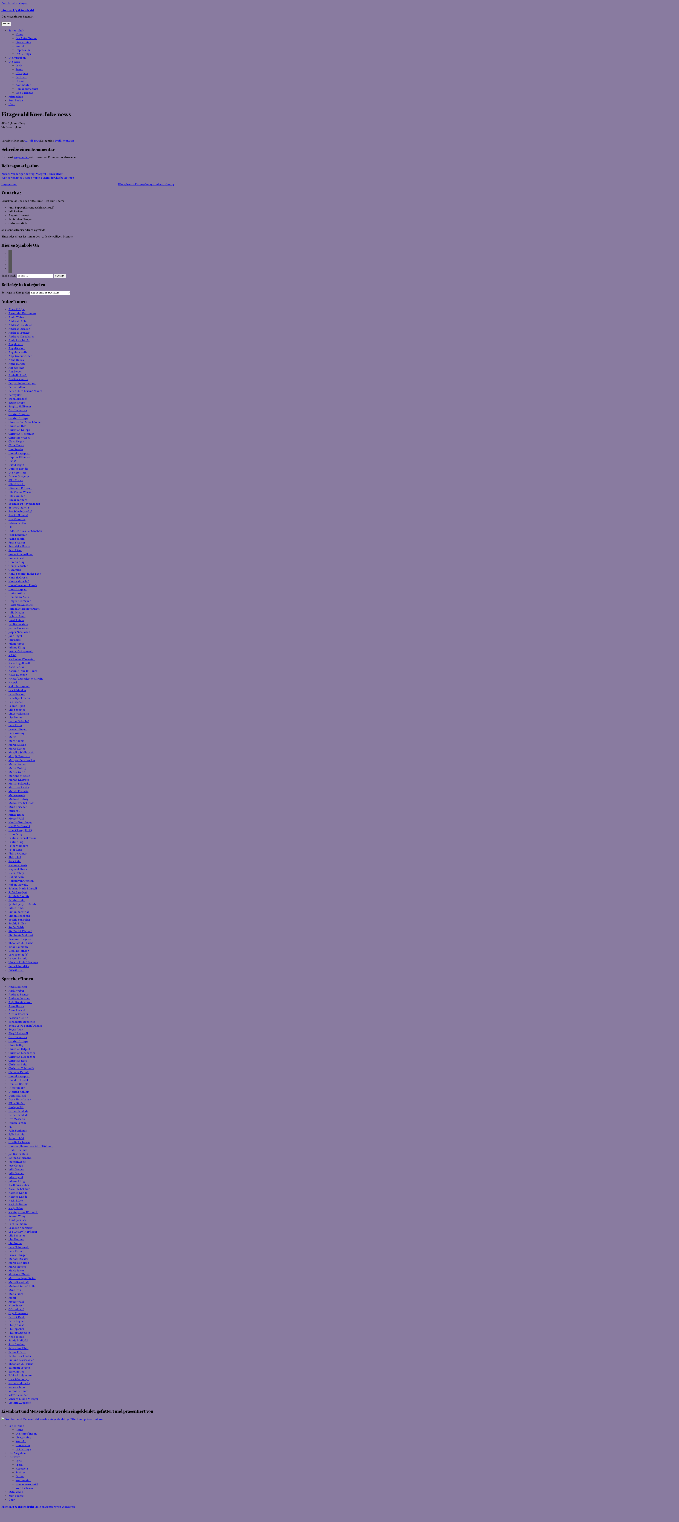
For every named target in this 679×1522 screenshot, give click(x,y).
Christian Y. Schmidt (21, 434)
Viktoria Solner (18, 1395)
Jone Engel (15, 636)
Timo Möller (16, 1372)
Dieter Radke (16, 1088)
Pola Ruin (14, 861)
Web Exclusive (25, 93)
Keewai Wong (16, 1216)
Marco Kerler (16, 749)
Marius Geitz (16, 772)
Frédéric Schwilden (20, 554)
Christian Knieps (19, 430)
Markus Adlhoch (19, 1275)
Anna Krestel (16, 1010)
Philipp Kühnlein (19, 1333)
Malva (12, 737)
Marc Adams (16, 741)
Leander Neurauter (20, 1228)
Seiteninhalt (16, 31)
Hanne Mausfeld (18, 582)
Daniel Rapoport (19, 453)
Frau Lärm (15, 551)
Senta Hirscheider (19, 1356)
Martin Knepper (18, 780)
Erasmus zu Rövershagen (24, 504)
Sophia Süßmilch (19, 920)
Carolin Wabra (17, 411)
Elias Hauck (15, 481)
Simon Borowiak (19, 912)
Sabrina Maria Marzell (22, 889)
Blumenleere (16, 403)
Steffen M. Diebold (20, 931)
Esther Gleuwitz (18, 508)
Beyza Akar (15, 1030)
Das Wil (13, 461)
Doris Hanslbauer (19, 1100)
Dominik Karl (17, 1096)
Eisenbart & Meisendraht (17, 10)
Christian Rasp (17, 1061)
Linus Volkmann (18, 714)
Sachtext (21, 77)
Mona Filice (15, 1294)
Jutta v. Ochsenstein (20, 652)
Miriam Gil (15, 811)
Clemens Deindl (18, 1072)
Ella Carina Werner (20, 492)
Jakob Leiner (16, 620)
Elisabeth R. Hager (20, 488)
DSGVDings (23, 54)
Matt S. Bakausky (19, 784)
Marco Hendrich (18, 1263)
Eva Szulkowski (18, 516)
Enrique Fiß (16, 1107)
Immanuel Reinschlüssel (24, 609)
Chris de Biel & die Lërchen (25, 422)
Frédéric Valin (17, 558)
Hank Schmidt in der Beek (24, 574)
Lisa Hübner (16, 1240)
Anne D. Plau (16, 364)
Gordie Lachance (19, 1142)
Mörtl (12, 1298)
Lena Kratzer (16, 694)
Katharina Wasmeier (21, 659)
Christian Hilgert (19, 1049)
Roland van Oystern (21, 881)
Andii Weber (16, 317)
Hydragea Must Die (20, 605)
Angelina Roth (17, 352)
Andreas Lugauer (19, 329)
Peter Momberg (18, 846)
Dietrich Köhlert (18, 1092)
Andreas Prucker (19, 333)
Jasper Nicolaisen (19, 632)
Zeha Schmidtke (18, 966)
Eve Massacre (16, 519)
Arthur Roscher (18, 1014)
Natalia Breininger (20, 823)
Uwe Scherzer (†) (19, 1380)
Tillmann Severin (19, 1368)
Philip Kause (16, 1325)
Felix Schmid (16, 539)
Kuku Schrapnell (19, 687)
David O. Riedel (18, 1080)
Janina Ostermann (20, 1158)
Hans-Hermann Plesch (22, 585)
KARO (12, 655)
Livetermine (23, 42)
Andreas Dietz (17, 321)
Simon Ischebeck (19, 916)
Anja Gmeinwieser (20, 356)
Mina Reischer (17, 807)
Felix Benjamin (17, 535)
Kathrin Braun (17, 1205)
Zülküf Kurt (16, 970)
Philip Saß (14, 858)
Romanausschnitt (27, 89)
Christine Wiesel (19, 438)
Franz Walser (16, 543)
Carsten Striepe (18, 418)
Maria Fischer (17, 764)
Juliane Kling (16, 648)
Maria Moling (17, 768)
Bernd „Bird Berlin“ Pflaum (25, 391)
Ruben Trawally (18, 885)
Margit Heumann (19, 757)
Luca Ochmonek (18, 1247)
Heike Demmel (17, 1150)
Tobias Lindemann (20, 1376)
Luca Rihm (15, 725)
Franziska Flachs (19, 547)
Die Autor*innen (26, 38)
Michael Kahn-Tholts (21, 1286)
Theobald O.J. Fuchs (20, 943)
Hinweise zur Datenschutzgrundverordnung (146, 185)
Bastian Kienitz (18, 379)
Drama (20, 81)
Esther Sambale (18, 1111)
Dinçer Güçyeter (18, 477)
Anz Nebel (15, 372)
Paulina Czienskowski (22, 838)
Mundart (68, 141)
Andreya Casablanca (21, 337)
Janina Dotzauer (18, 628)
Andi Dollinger (17, 987)
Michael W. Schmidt (21, 803)
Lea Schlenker (17, 690)
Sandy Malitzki (18, 1341)
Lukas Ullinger (17, 729)
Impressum (23, 50)
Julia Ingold (15, 1177)
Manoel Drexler (18, 1259)
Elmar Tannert (17, 500)
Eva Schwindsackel (20, 512)
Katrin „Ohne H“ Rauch (23, 671)
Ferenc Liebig (16, 1139)
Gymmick (14, 570)
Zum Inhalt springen (14, 3)
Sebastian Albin (18, 1348)
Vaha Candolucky (19, 1383)
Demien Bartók (18, 469)
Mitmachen (15, 97)
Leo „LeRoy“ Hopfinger (22, 1232)
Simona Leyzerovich (21, 1360)
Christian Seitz (17, 1065)
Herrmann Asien (19, 597)
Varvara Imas (16, 1387)
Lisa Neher (15, 718)
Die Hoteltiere (17, 473)
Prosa (19, 70)
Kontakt (21, 46)
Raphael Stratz (17, 869)
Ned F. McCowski (19, 826)
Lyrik (19, 66)
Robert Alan (16, 877)
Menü (6, 23)
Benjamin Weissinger (22, 383)
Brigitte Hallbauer (19, 407)
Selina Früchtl (17, 1352)
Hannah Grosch (18, 578)
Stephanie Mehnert (20, 935)
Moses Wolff (16, 819)
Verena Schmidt (18, 959)
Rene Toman (16, 1337)
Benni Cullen (16, 387)
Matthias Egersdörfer (22, 1278)
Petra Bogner (16, 1321)
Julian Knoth (16, 644)
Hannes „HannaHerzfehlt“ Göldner (30, 1146)
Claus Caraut (16, 446)
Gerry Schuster (18, 566)
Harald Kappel (17, 589)
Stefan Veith (16, 928)
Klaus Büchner (17, 675)
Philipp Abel (16, 1329)
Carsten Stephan (19, 414)
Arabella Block (17, 376)
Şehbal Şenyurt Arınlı (22, 904)
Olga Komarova (18, 1313)
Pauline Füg (15, 842)
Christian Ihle (17, 426)
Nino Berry (15, 834)
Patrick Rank (16, 1317)
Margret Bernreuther (21, 760)
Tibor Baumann (18, 947)
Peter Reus (15, 850)
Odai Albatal (16, 1310)
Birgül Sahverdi (18, 1034)
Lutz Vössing (16, 733)
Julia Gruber (16, 1170)
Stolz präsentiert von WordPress (55, 1507)
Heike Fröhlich (17, 593)
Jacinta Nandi (16, 617)
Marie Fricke (16, 1271)
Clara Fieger (16, 442)
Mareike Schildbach (21, 753)
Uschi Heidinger (18, 951)
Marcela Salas (17, 745)
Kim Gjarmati (17, 1220)
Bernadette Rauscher (21, 1022)
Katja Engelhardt (19, 663)
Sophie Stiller (17, 924)
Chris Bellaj (15, 1045)
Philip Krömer (17, 854)
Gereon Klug (16, 562)
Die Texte (14, 62)
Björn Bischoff (17, 399)
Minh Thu (14, 1290)
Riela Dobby (16, 873)
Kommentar (23, 85)
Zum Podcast (16, 101)
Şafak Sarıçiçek (17, 893)
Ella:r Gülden (16, 496)
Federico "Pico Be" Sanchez (25, 531)
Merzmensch (16, 795)
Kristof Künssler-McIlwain (25, 679)
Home (19, 35)
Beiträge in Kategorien (15, 293)
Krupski (13, 683)
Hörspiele (22, 73)
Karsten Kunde (17, 1193)
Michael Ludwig (18, 799)
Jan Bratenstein (18, 624)
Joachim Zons (17, 1162)
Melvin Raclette (18, 792)
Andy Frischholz (19, 341)
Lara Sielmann (17, 1224)
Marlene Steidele (19, 776)
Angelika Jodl (16, 348)
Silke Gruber (16, 908)
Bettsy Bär (15, 395)
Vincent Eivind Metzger (23, 963)
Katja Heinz (15, 1208)
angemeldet (21, 157)
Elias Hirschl (16, 484)
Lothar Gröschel (18, 722)
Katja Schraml (17, 667)
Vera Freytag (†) (18, 955)
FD (10, 527)
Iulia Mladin (16, 613)
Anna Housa (16, 360)
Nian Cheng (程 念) (20, 830)
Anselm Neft (16, 368)
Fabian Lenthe (17, 523)
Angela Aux (15, 344)
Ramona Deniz (17, 865)
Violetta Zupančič (19, 1403)
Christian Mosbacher (21, 1053)
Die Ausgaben (17, 58)
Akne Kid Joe (16, 310)
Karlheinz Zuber (18, 1185)
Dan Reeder (15, 449)
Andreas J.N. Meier (20, 325)
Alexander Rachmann (22, 313)
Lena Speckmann (19, 698)
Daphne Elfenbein (19, 457)
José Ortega (15, 1166)
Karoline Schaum (19, 1189)
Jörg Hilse (14, 640)
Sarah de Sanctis (18, 896)
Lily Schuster (16, 710)
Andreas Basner (18, 995)
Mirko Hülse (16, 815)
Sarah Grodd (16, 900)
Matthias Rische (18, 788)
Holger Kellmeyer (19, 601)
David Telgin (16, 465)
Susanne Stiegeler (19, 939)
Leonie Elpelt (16, 706)
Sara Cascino (16, 1345)
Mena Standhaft (18, 1282)
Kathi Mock (15, 1201)
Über (11, 105)
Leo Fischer (15, 702)
